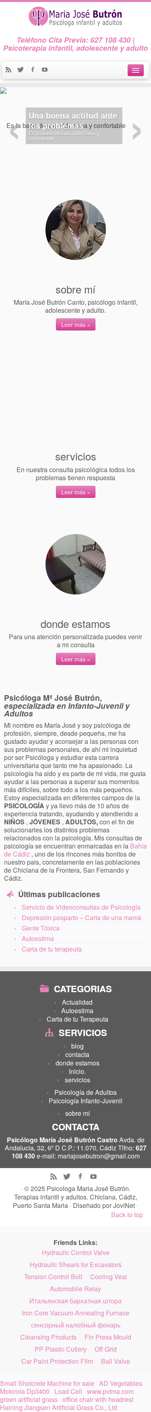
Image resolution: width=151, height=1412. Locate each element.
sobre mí (77, 1113)
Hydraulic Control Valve (76, 1253)
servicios (77, 1079)
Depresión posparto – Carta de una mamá (81, 917)
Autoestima (38, 938)
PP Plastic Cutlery (61, 1349)
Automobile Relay (75, 1289)
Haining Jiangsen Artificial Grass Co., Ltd (58, 1408)
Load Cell (68, 1391)
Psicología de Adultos (85, 1092)
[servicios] (76, 397)
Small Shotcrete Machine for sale (47, 1383)
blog (77, 1046)
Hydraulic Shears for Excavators (76, 1265)
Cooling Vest (108, 1277)
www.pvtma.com (110, 1391)
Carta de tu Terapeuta (77, 1019)
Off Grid (106, 1349)
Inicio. (77, 1071)
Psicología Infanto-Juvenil (85, 1100)
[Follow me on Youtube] (46, 70)
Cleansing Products (48, 1337)
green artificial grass (29, 1399)
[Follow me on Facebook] (35, 70)
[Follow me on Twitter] (23, 70)
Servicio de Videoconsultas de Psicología (81, 907)
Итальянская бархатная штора (75, 1301)
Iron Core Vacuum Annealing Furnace (75, 1313)
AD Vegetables (120, 1383)
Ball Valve (115, 1361)
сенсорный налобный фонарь (75, 1325)
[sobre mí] (76, 230)
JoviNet (125, 1205)
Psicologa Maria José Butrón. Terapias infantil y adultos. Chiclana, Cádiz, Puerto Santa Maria (75, 1197)
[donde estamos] (76, 564)
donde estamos (77, 1062)
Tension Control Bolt (53, 1277)
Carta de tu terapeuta (52, 949)
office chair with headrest (97, 1399)
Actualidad (77, 1002)
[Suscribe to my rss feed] (11, 70)
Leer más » (75, 324)
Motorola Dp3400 (25, 1391)
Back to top (127, 1214)
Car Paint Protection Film (57, 1361)
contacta (77, 1054)
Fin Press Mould (108, 1337)
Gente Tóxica (41, 928)
